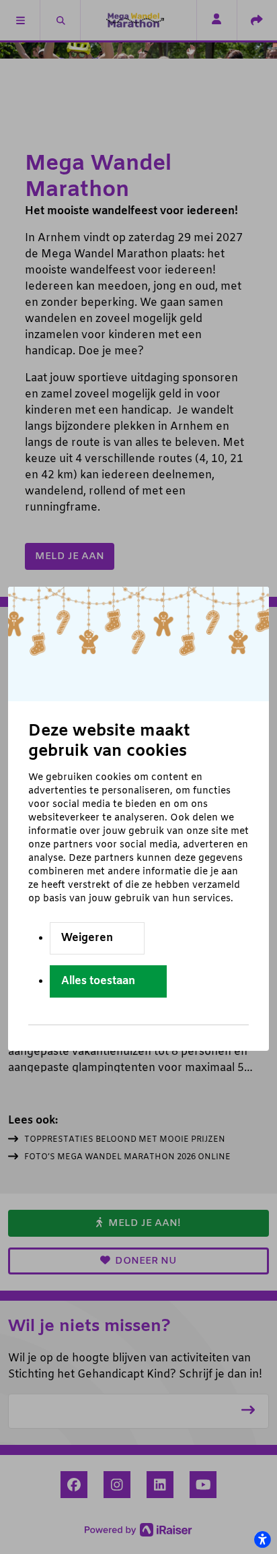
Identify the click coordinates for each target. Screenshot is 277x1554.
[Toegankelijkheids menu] (262, 1539)
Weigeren (87, 938)
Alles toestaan (98, 981)
